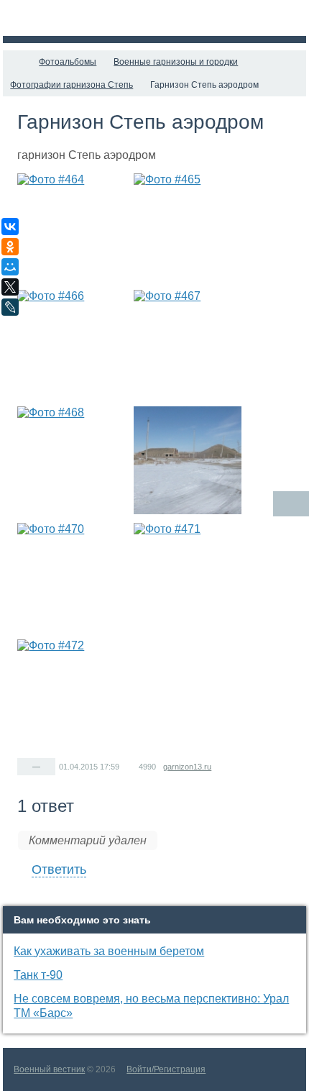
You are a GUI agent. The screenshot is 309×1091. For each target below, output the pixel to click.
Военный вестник (49, 1069)
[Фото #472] (71, 693)
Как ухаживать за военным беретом (109, 951)
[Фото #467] (187, 344)
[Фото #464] (71, 227)
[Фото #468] (71, 460)
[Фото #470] (71, 577)
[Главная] (16, 61)
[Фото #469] (187, 460)
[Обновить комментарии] (291, 503)
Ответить (59, 869)
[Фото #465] (187, 227)
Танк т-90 (38, 975)
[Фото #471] (187, 577)
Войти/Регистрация (166, 1069)
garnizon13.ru (187, 766)
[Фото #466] (71, 344)
